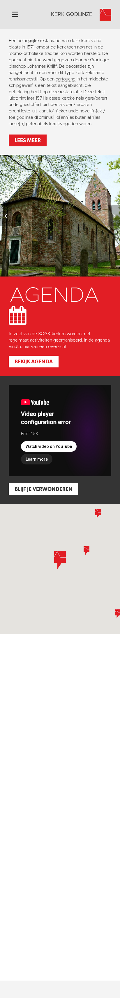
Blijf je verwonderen (44, 489)
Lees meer (28, 140)
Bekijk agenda (34, 361)
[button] (86, 550)
